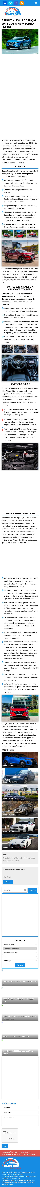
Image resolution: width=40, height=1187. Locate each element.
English (15, 1174)
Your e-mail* (6, 1113)
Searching (32, 890)
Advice (33, 1172)
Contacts (9, 1174)
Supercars (17, 1172)
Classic (4, 1174)
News (23, 1172)
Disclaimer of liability (7, 1184)
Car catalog (9, 1172)
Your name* (6, 1108)
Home (3, 1172)
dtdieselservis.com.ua (8, 1180)
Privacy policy (30, 1182)
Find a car (20, 965)
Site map (14, 1182)
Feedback (9, 1182)
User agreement (21, 1182)
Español (20, 1174)
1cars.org (20, 11)
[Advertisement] (20, 76)
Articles (27, 1172)
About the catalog (20, 1180)
